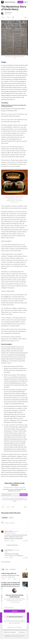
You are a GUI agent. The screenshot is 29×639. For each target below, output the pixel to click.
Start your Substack (11, 632)
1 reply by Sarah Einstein (12, 545)
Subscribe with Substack (15, 616)
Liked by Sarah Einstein (10, 533)
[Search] (26, 569)
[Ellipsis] (27, 531)
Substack (7, 636)
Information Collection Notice (15, 499)
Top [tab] (3, 569)
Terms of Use (22, 498)
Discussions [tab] (12, 569)
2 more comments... (6, 562)
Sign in (26, 2)
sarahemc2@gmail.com (10, 555)
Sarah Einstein (8, 12)
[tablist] (7, 517)
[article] (14, 576)
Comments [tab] (4, 517)
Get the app (22, 632)
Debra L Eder (7, 531)
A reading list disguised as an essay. (10, 575)
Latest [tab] (6, 569)
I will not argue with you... (9, 573)
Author (6, 551)
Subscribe (20, 2)
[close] (24, 588)
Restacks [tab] (11, 517)
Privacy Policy (17, 623)
